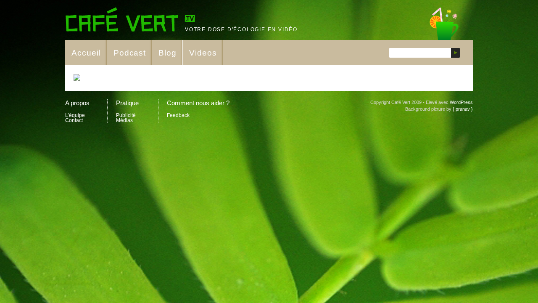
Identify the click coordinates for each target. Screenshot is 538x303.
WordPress (461, 102)
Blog (167, 52)
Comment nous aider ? (198, 102)
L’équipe (75, 115)
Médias (124, 120)
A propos (77, 102)
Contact (74, 120)
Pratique (127, 102)
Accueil (86, 52)
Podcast (129, 52)
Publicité (126, 115)
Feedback (178, 115)
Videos (203, 52)
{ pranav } (463, 109)
